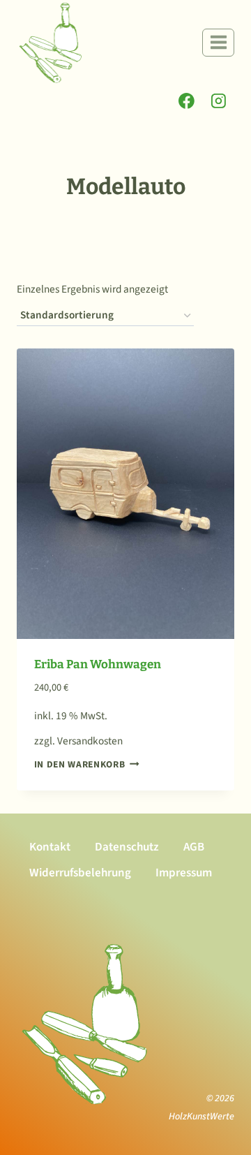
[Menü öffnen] (218, 43)
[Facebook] (187, 101)
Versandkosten (90, 741)
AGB (193, 847)
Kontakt (49, 847)
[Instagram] (218, 101)
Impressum (183, 873)
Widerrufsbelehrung (80, 873)
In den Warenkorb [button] (80, 764)
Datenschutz (127, 847)
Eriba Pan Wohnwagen (97, 664)
